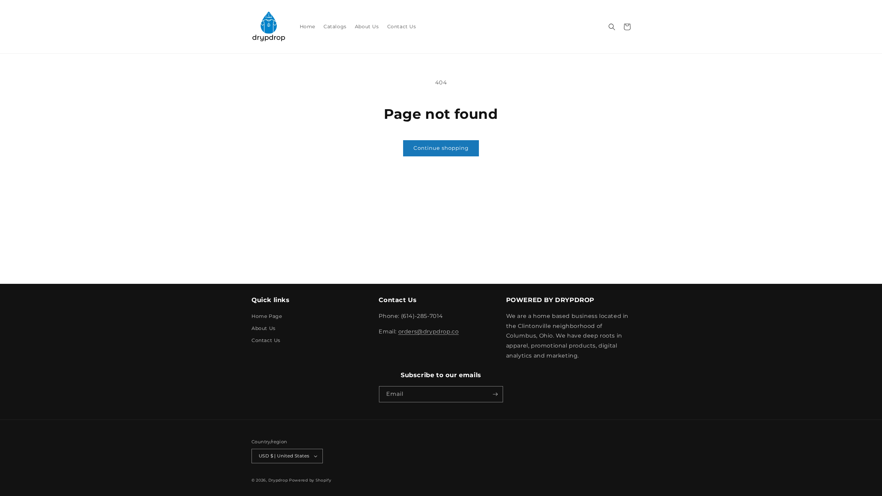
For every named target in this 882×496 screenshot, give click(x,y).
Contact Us (266, 340)
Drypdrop (278, 480)
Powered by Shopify (310, 480)
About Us (264, 328)
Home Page (267, 316)
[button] (611, 26)
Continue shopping (441, 148)
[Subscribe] (495, 394)
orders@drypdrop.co (428, 331)
